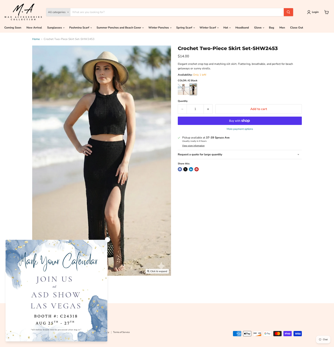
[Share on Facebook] (180, 169)
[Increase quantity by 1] (208, 109)
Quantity (183, 101)
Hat (226, 28)
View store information (193, 146)
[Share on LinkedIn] (191, 169)
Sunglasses (55, 28)
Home (36, 39)
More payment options (240, 129)
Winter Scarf (208, 28)
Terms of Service (121, 332)
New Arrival (34, 28)
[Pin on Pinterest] (196, 169)
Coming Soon (12, 28)
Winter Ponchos (159, 28)
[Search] (288, 12)
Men (282, 28)
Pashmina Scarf (79, 28)
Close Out (296, 28)
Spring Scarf (184, 28)
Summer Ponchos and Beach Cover (119, 28)
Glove (258, 28)
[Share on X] (185, 169)
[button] (313, 12)
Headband (242, 28)
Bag (271, 28)
